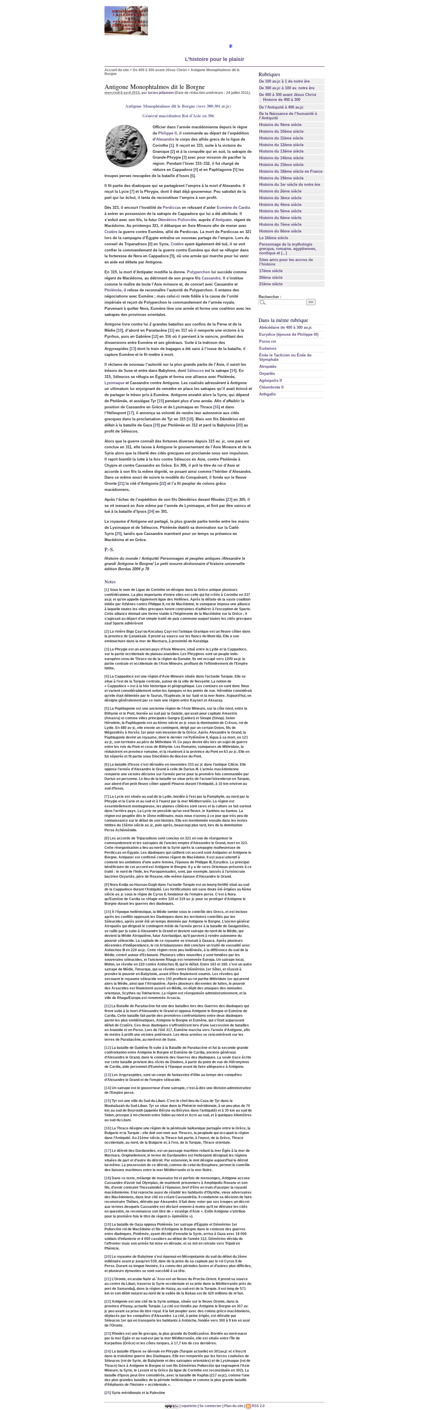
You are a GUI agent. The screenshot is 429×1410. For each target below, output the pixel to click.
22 (163, 483)
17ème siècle (270, 271)
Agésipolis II (270, 380)
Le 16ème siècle (273, 238)
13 (133, 349)
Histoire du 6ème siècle (280, 218)
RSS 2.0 (258, 1406)
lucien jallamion (161, 93)
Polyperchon (198, 272)
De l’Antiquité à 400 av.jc (281, 107)
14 (233, 370)
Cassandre (211, 278)
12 (155, 336)
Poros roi (267, 341)
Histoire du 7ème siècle (280, 224)
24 (151, 511)
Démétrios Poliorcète (177, 220)
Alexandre (165, 139)
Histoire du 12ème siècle (281, 145)
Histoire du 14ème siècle (281, 158)
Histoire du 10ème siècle (281, 131)
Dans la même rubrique (283, 319)
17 (130, 413)
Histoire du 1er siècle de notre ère (289, 184)
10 (120, 330)
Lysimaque (114, 383)
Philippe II (167, 133)
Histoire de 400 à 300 (281, 99)
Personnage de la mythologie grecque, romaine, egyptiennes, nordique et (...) (287, 248)
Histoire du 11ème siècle (281, 138)
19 (156, 425)
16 (216, 407)
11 (171, 330)
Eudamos (267, 348)
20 (239, 425)
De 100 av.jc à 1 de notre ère (284, 81)
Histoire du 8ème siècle (280, 231)
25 (118, 533)
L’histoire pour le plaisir (214, 59)
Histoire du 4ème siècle (280, 204)
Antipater (223, 220)
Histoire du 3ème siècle (280, 198)
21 (121, 483)
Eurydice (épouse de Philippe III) (288, 334)
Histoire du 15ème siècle (281, 164)
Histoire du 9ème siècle (280, 125)
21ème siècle (270, 284)
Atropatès (267, 366)
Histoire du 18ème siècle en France (290, 171)
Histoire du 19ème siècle (281, 178)
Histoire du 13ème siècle (281, 151)
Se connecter (210, 1406)
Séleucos (195, 370)
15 (160, 401)
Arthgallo (267, 394)
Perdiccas (172, 207)
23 (229, 499)
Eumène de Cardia (233, 207)
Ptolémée (112, 290)
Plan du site (233, 1406)
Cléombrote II (271, 387)
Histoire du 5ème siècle (280, 211)
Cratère (110, 232)
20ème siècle (270, 277)
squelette (189, 1406)
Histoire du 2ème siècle (280, 191)
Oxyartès (267, 373)
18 (190, 419)
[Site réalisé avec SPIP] (172, 1406)
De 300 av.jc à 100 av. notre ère (286, 88)
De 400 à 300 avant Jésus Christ (160, 70)
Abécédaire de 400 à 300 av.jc (285, 327)
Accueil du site (116, 70)
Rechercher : (270, 297)
